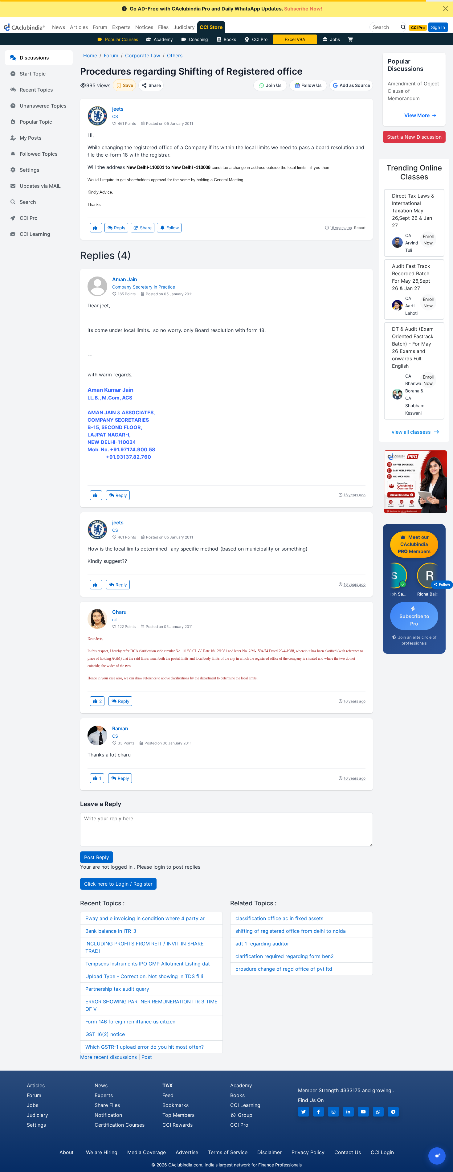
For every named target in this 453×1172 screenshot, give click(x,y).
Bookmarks (175, 1105)
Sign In (438, 27)
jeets (118, 109)
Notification (108, 1115)
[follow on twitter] (303, 1112)
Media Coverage (146, 1152)
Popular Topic (36, 122)
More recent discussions (108, 1057)
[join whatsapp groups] (378, 1112)
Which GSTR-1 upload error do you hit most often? (144, 1047)
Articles (36, 1085)
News (101, 1085)
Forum (34, 1095)
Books (230, 39)
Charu (119, 612)
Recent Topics (36, 90)
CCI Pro (259, 39)
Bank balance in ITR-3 (110, 931)
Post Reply (96, 857)
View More (417, 115)
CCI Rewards (177, 1125)
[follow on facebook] (318, 1112)
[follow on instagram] (333, 1112)
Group (244, 1115)
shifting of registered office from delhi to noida (290, 931)
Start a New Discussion (414, 137)
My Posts (31, 138)
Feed (167, 1095)
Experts (104, 1095)
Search (28, 202)
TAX (167, 1085)
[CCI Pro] (414, 481)
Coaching (198, 39)
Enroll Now (428, 239)
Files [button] (163, 27)
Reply (119, 227)
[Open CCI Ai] (437, 1156)
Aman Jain (124, 279)
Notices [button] (144, 27)
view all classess (411, 432)
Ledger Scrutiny (295, 39)
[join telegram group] (393, 1112)
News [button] (58, 27)
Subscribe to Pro (414, 620)
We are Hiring (101, 1152)
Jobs (335, 39)
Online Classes (414, 172)
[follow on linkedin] (348, 1112)
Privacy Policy (308, 1152)
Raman (120, 728)
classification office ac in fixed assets (279, 918)
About (66, 1152)
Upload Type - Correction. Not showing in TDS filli (144, 976)
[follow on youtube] (363, 1112)
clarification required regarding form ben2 (284, 956)
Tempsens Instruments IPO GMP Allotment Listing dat (147, 964)
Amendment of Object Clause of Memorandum (413, 90)
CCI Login (382, 1152)
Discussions (34, 58)
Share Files (107, 1105)
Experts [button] (121, 27)
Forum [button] (100, 27)
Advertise (187, 1152)
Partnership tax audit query (117, 989)
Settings (29, 170)
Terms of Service (227, 1152)
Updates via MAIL (40, 186)
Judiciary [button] (184, 27)
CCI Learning (35, 234)
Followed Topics (39, 154)
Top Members (178, 1115)
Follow (172, 227)
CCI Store (211, 27)
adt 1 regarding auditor (262, 943)
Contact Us (347, 1152)
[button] (401, 27)
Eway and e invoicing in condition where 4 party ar (145, 918)
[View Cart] (352, 39)
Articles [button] (79, 27)
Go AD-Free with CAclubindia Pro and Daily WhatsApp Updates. (226, 9)
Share (145, 227)
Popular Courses (121, 39)
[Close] (445, 8)
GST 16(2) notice (105, 1034)
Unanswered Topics (43, 106)
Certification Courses (120, 1125)
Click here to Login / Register (118, 884)
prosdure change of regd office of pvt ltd (283, 969)
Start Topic (33, 74)
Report (359, 227)
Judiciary (37, 1115)
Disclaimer (269, 1152)
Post (146, 1057)
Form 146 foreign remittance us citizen (130, 1021)
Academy (163, 39)
